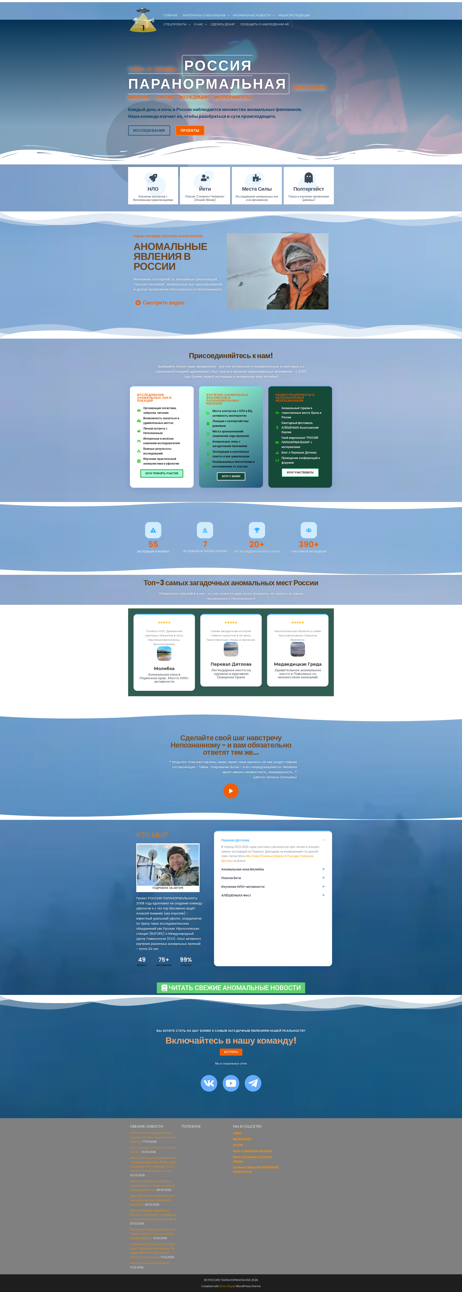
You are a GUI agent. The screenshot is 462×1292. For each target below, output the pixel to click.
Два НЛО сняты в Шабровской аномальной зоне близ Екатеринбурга (152, 1200)
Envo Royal (227, 1286)
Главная (170, 15)
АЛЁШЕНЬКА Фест (236, 895)
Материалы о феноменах (204, 15)
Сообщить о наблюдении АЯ (264, 24)
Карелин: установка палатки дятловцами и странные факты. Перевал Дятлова (152, 1185)
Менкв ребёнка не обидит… (150, 1263)
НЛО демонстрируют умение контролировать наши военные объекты (153, 1137)
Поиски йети (231, 878)
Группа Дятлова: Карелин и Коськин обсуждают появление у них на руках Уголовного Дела (153, 1215)
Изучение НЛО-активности (243, 886)
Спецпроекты (175, 24)
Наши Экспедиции (294, 15)
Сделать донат (222, 24)
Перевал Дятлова (235, 840)
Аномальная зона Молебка (242, 869)
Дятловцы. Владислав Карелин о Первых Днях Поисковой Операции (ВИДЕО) (153, 1234)
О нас (198, 24)
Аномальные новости (252, 15)
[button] (273, 840)
